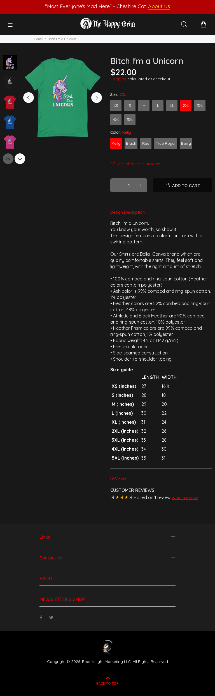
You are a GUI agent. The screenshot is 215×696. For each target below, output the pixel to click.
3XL (200, 105)
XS (116, 105)
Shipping (118, 78)
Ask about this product (139, 163)
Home (38, 39)
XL (172, 105)
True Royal (166, 143)
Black (131, 143)
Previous (28, 97)
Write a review (185, 497)
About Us (159, 6)
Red (145, 143)
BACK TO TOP (107, 683)
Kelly (116, 143)
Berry (186, 143)
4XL (116, 119)
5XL (130, 119)
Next (96, 97)
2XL (186, 105)
